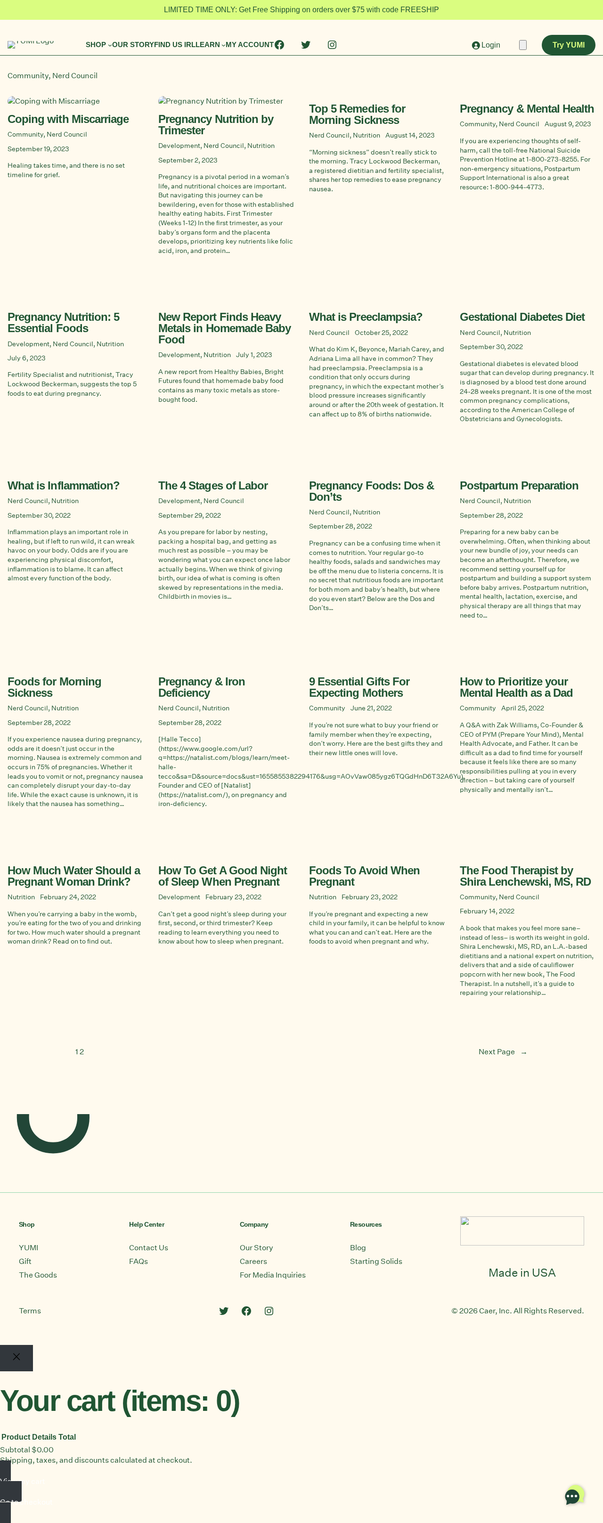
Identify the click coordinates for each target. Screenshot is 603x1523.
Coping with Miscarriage (68, 119)
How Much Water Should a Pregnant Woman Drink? (74, 876)
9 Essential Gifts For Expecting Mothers (359, 687)
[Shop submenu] (110, 45)
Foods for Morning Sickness (54, 687)
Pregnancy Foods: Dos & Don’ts (371, 492)
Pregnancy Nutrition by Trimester (215, 125)
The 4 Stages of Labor (213, 486)
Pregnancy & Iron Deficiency (201, 687)
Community (28, 75)
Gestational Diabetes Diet (522, 317)
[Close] (16, 1358)
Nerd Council (75, 75)
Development (179, 145)
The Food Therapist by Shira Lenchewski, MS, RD (525, 876)
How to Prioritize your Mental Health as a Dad (516, 687)
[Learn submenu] (223, 45)
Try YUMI (569, 45)
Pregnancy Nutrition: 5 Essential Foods (63, 323)
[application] (575, 1495)
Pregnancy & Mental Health (527, 109)
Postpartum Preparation (519, 486)
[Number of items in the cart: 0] (523, 45)
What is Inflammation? (64, 486)
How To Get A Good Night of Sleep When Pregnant (222, 876)
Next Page (503, 1051)
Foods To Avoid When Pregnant (364, 876)
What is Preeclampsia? (366, 317)
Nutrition (261, 145)
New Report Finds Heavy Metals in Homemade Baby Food (224, 328)
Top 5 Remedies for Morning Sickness (357, 115)
